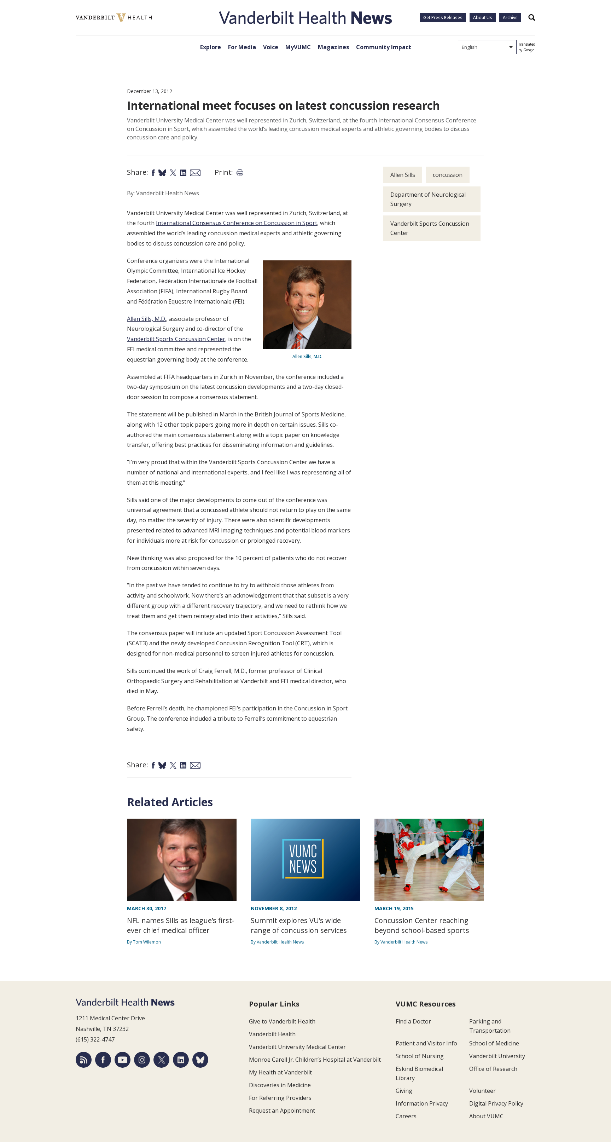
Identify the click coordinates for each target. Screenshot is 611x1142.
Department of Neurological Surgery (428, 199)
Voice (270, 47)
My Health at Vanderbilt (280, 1072)
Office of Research (493, 1069)
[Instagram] (142, 1060)
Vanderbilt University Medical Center (297, 1047)
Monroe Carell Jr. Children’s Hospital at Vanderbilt (315, 1059)
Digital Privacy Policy (496, 1103)
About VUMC (486, 1116)
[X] (161, 1060)
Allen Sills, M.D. (146, 319)
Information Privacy (422, 1103)
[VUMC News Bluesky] (200, 1060)
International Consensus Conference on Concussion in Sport (236, 223)
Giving (404, 1091)
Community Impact (383, 47)
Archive (510, 18)
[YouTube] (122, 1060)
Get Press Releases (442, 18)
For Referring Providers (280, 1098)
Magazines (333, 47)
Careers (406, 1116)
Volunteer (482, 1091)
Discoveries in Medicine (280, 1085)
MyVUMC (298, 47)
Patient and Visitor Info (426, 1043)
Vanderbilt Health (272, 1034)
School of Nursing (420, 1056)
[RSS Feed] (84, 1060)
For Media (242, 47)
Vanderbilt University (497, 1056)
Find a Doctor (413, 1021)
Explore (210, 47)
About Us (482, 18)
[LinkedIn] (181, 1060)
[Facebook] (103, 1060)
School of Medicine (494, 1043)
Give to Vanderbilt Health (282, 1021)
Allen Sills (402, 175)
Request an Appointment (282, 1110)
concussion (447, 175)
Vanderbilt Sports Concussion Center (176, 339)
